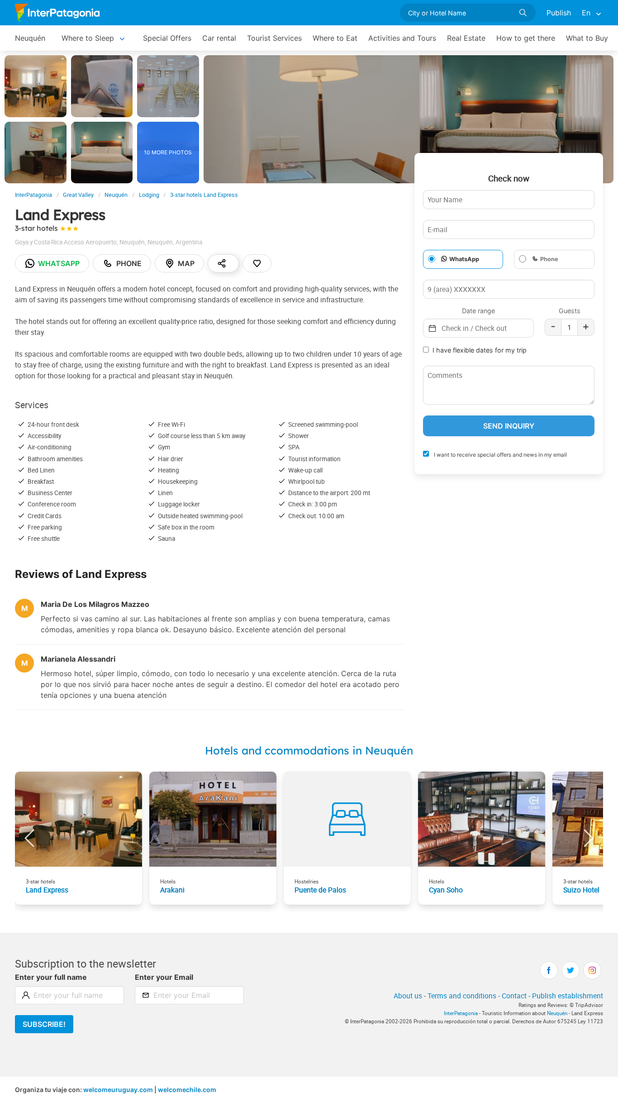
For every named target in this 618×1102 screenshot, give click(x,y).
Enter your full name (51, 977)
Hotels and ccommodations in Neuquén (309, 750)
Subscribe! (44, 1024)
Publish (559, 12)
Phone (129, 263)
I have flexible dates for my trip (480, 350)
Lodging (149, 195)
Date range (478, 311)
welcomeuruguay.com (118, 1089)
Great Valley (78, 195)
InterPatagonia (33, 195)
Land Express (47, 890)
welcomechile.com (187, 1089)
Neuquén (30, 38)
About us (408, 996)
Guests (569, 311)
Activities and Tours (402, 38)
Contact (514, 996)
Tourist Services (274, 38)
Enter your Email (164, 977)
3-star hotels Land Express (204, 195)
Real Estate (466, 38)
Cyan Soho (446, 890)
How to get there (525, 38)
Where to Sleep (88, 38)
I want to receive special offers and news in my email (500, 455)
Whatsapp (59, 263)
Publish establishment (567, 996)
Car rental (219, 38)
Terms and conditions (462, 996)
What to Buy (587, 38)
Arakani (172, 890)
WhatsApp (464, 259)
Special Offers (167, 38)
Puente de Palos (320, 890)
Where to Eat (335, 38)
